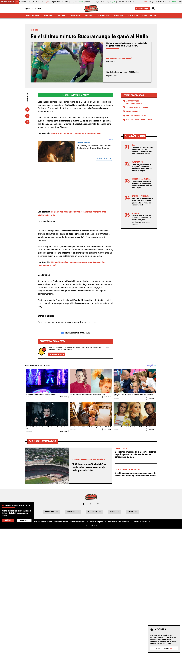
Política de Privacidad (77, 522)
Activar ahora (57, 354)
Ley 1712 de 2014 (91, 525)
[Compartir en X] (27, 116)
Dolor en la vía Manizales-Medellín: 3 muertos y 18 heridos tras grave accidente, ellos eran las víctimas (141, 220)
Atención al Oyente (96, 522)
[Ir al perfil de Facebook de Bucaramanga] (83, 504)
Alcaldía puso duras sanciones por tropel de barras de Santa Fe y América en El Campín (135, 474)
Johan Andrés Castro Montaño (121, 58)
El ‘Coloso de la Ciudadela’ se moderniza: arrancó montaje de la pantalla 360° (89, 467)
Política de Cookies (164, 643)
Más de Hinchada (42, 441)
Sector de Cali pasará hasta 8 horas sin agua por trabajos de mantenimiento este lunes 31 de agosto (142, 151)
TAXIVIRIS (62, 15)
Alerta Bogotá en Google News (77, 333)
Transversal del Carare (137, 107)
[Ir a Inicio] (91, 8)
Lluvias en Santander (136, 116)
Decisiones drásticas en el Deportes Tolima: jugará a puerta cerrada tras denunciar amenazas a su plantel (135, 454)
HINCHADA (75, 15)
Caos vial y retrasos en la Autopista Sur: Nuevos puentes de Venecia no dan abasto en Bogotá (142, 168)
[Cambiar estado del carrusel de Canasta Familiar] (17, 2)
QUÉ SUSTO (133, 15)
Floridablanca (133, 111)
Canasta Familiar (7, 2)
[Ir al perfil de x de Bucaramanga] (90, 504)
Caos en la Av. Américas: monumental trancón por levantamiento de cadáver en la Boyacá (142, 185)
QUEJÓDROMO (32, 15)
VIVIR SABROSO (149, 15)
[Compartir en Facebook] (27, 109)
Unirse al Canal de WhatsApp (77, 95)
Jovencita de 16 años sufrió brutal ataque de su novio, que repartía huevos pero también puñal (142, 202)
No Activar (24, 520)
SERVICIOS (118, 15)
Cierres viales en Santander (139, 120)
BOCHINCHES (103, 15)
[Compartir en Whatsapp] (27, 122)
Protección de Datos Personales (118, 522)
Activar (8, 520)
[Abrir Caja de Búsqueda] (153, 8)
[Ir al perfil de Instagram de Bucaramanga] (98, 504)
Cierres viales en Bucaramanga (134, 102)
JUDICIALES (48, 15)
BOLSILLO (89, 15)
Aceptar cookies (162, 648)
